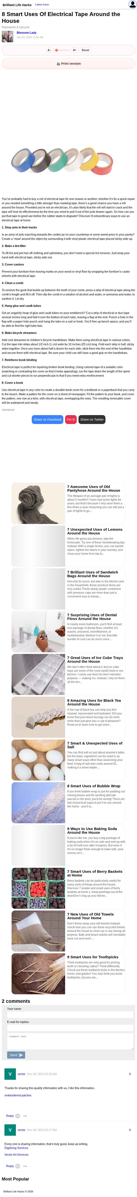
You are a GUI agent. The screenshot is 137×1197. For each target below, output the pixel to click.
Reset (85, 50)
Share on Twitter (92, 419)
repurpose (8, 409)
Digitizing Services (16, 1147)
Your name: (14, 1008)
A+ (74, 50)
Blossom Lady (26, 32)
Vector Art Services (16, 1154)
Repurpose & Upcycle (16, 27)
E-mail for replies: (18, 1021)
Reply (10, 1115)
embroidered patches (18, 1095)
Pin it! (71, 419)
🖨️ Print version (68, 63)
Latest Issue (42, 4)
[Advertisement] (68, 98)
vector (21, 1074)
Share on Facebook (48, 419)
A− (49, 50)
